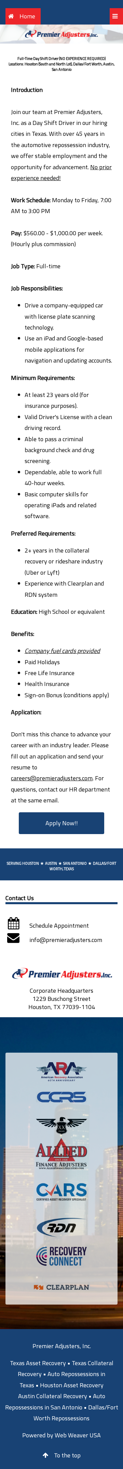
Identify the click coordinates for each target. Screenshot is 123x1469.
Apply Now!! (61, 823)
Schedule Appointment (59, 925)
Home (27, 16)
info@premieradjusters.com (65, 939)
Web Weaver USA (78, 1435)
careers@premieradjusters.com (52, 778)
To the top (67, 1455)
